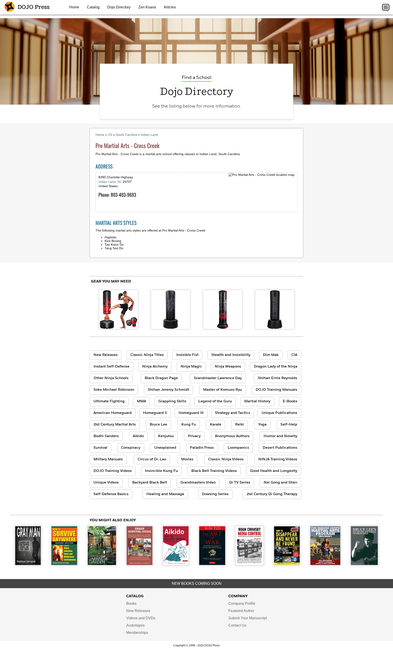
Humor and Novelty (280, 436)
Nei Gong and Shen (280, 482)
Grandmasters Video (198, 482)
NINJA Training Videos (277, 459)
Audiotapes (135, 625)
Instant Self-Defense (111, 366)
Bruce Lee (158, 424)
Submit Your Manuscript (247, 618)
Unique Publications (279, 413)
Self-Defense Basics (110, 494)
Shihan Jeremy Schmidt (168, 390)
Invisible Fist (187, 355)
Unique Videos (106, 482)
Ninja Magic (191, 366)
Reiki (239, 424)
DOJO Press (33, 7)
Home (74, 7)
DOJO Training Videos (112, 471)
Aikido (138, 436)
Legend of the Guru (215, 401)
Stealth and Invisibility (230, 355)
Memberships (137, 633)
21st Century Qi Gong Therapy (272, 494)
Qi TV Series (239, 482)
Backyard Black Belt (149, 482)
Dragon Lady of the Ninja (275, 366)
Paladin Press (202, 448)
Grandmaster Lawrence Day (218, 378)
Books (131, 603)
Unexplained (165, 448)
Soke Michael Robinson (113, 390)
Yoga (262, 424)
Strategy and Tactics (232, 413)
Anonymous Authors (232, 436)
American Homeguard (112, 413)
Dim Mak (271, 355)
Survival (100, 448)
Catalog (93, 7)
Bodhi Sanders (106, 436)
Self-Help (288, 424)
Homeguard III (191, 413)
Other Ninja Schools (110, 378)
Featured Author (241, 611)
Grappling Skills (172, 401)
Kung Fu (188, 424)
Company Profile (241, 603)
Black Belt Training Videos (214, 471)
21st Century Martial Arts (114, 424)
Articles (170, 7)
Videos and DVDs (140, 618)
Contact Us (237, 625)
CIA (294, 355)
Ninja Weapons (228, 366)
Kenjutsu (166, 436)
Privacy (194, 436)
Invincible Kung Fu (161, 471)
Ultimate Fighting (109, 401)
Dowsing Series (215, 494)
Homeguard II (155, 413)
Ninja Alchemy (155, 366)
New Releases (105, 355)
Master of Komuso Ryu (222, 390)
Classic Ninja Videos (226, 459)
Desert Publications (280, 448)
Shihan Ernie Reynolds (277, 378)
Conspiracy (130, 448)
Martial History (257, 401)
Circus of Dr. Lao (152, 459)
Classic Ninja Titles (147, 355)
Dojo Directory (119, 7)
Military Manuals (108, 459)
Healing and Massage (165, 494)
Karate (215, 424)
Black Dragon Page (161, 378)
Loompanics (238, 448)
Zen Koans (147, 7)
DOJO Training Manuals (276, 390)
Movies (187, 459)
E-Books (290, 401)
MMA (141, 401)
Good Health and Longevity (273, 471)
